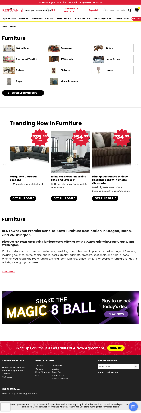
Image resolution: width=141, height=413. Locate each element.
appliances (8, 19)
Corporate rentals (71, 10)
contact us (57, 365)
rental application (103, 19)
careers (39, 369)
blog (37, 375)
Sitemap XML (103, 372)
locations (56, 369)
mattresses (7, 377)
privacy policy (58, 375)
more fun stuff (64, 19)
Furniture (12, 27)
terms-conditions (60, 378)
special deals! (122, 19)
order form (57, 372)
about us (39, 365)
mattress (49, 19)
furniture (36, 19)
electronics (23, 19)
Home (4, 27)
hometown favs (82, 19)
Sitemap (114, 372)
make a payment (42, 372)
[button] (5, 165)
